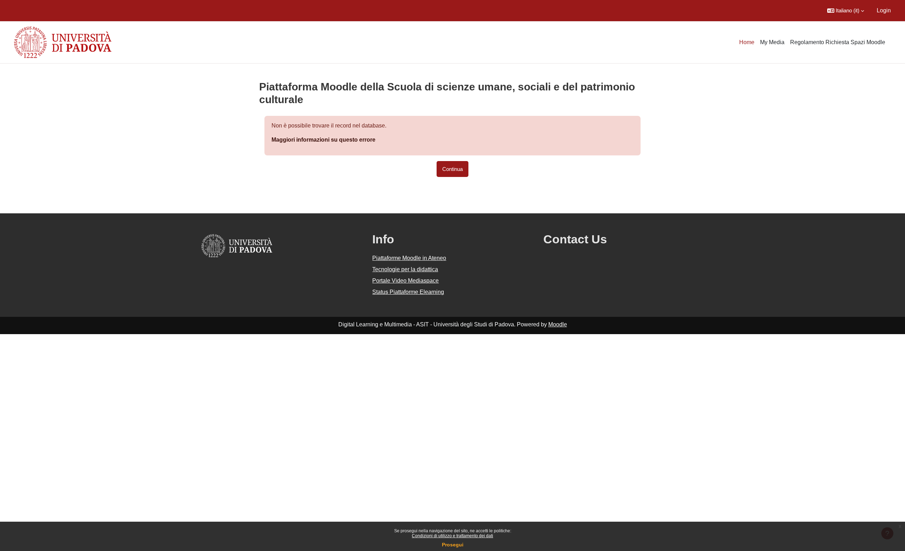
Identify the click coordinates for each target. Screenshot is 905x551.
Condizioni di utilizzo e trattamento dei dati (452, 535)
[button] (845, 10)
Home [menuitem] (746, 42)
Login (884, 10)
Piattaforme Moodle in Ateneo (409, 258)
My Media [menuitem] (772, 42)
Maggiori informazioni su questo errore (323, 140)
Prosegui (452, 544)
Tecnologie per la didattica (405, 269)
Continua (452, 169)
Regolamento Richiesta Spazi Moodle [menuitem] (837, 42)
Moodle (557, 324)
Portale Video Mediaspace (405, 281)
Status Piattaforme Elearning (408, 292)
